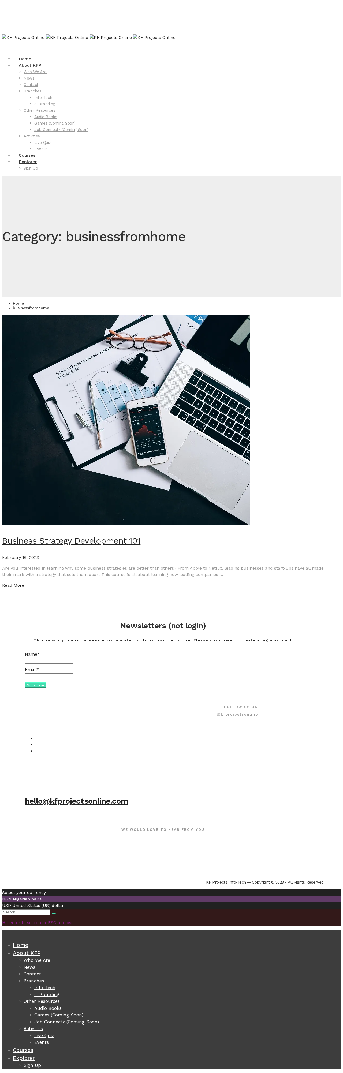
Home (18, 303)
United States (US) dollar (38, 905)
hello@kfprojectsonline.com (76, 801)
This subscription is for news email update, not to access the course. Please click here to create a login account (163, 640)
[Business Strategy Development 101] (126, 523)
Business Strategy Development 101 (71, 541)
